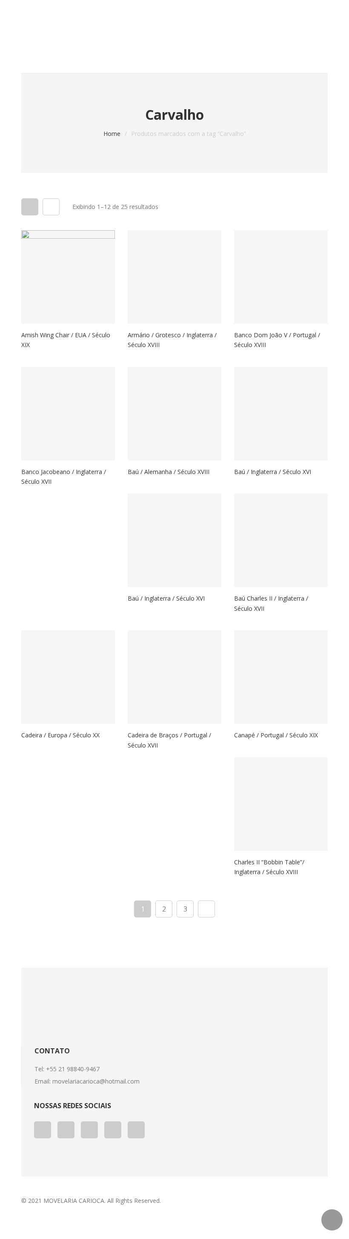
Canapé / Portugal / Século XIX (276, 735)
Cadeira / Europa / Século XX (60, 735)
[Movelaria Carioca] (94, 36)
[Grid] (29, 206)
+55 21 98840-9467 (73, 1069)
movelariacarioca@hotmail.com (96, 1081)
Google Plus (65, 1129)
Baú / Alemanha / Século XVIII (168, 472)
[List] (51, 206)
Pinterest (112, 1129)
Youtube (89, 1129)
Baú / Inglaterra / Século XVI (272, 472)
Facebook (42, 1129)
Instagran (136, 1129)
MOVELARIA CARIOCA (73, 1201)
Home (111, 134)
